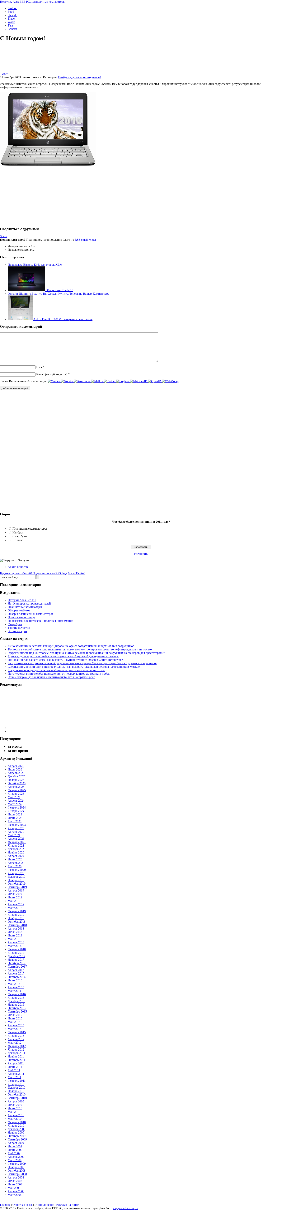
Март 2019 (14, 907)
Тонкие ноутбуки (19, 627)
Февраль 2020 (17, 869)
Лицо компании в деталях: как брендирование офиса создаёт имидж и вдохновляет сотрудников (71, 646)
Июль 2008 (15, 1181)
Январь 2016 (16, 997)
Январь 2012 (16, 1049)
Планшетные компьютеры (29, 528)
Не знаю (17, 540)
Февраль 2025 (17, 790)
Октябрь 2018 (17, 921)
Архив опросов (18, 566)
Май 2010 (14, 1111)
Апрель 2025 (16, 786)
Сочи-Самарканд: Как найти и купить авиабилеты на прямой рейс (51, 677)
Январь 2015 (16, 1035)
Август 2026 (16, 766)
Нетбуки (18, 532)
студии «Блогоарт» (125, 1208)
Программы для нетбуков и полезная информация (40, 620)
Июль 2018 (15, 932)
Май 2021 (14, 835)
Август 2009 (16, 1142)
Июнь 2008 (15, 1184)
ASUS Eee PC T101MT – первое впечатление (62, 319)
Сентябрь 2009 (17, 1139)
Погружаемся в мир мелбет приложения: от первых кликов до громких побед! (59, 673)
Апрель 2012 (16, 1039)
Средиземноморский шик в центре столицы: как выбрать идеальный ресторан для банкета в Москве (74, 666)
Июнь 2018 (15, 935)
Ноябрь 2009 (16, 1132)
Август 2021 (16, 831)
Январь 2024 (16, 811)
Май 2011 (14, 1070)
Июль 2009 (15, 1146)
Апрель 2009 (16, 1156)
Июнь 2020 (15, 859)
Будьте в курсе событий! (33, 573)
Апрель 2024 (16, 800)
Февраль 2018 (17, 949)
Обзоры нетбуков (19, 610)
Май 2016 (14, 983)
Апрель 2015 (16, 1025)
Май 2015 (14, 1021)
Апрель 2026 (16, 773)
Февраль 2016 (17, 994)
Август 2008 (16, 1177)
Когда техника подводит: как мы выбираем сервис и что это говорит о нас (56, 670)
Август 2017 (16, 970)
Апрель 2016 (16, 987)
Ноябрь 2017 (16, 959)
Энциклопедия (17, 631)
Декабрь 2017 (16, 956)
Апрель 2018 (16, 942)
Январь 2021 (16, 845)
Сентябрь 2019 (17, 887)
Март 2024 (14, 804)
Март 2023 (14, 821)
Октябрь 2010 (17, 1094)
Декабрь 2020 (16, 849)
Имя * (40, 367)
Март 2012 (14, 1042)
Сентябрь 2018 (17, 925)
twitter (92, 239)
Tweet (3, 73)
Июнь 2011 (15, 1066)
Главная (5, 1204)
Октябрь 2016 (17, 977)
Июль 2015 (15, 1015)
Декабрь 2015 (16, 1001)
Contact (12, 29)
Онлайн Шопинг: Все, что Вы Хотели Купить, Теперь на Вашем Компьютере (58, 293)
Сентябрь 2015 (17, 1011)
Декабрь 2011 (16, 1053)
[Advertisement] (32, 196)
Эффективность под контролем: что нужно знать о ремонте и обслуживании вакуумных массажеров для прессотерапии (86, 652)
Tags (10, 25)
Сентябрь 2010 (17, 1098)
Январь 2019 (16, 914)
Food (11, 11)
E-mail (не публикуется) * (53, 374)
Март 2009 (14, 1160)
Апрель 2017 (16, 973)
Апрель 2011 (16, 1073)
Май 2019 (14, 900)
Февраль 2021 (17, 842)
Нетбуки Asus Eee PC (22, 600)
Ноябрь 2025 (16, 779)
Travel (11, 18)
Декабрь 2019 (16, 876)
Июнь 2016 (15, 980)
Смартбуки (19, 536)
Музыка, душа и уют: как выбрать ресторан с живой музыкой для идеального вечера (63, 656)
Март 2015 (14, 1028)
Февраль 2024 (17, 807)
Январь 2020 (16, 873)
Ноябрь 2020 (16, 852)
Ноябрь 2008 (16, 1167)
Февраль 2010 (17, 1122)
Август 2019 (16, 890)
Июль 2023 (15, 814)
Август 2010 (16, 1101)
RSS (77, 239)
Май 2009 (14, 1153)
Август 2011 (16, 1063)
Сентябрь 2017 (17, 966)
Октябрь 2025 (17, 783)
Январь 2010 (16, 1125)
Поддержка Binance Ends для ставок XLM (35, 264)
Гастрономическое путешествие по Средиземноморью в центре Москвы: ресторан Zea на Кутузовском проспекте (82, 663)
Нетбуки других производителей (79, 77)
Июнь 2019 (15, 897)
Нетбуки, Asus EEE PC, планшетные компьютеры (32, 1)
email (84, 239)
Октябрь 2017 (17, 963)
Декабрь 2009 (16, 1129)
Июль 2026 (15, 769)
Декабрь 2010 (16, 1087)
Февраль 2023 (17, 824)
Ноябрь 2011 (16, 1056)
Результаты (141, 553)
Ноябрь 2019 (16, 880)
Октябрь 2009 (17, 1136)
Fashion (12, 8)
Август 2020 (16, 856)
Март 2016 (14, 990)
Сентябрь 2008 (17, 1174)
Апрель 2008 (16, 1191)
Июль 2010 (15, 1104)
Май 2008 (14, 1187)
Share (3, 236)
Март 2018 (14, 945)
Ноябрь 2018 (16, 918)
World (11, 22)
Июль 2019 (15, 894)
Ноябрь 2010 (16, 1091)
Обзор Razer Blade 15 (59, 290)
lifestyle (12, 15)
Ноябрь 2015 (16, 1004)
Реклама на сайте (67, 1204)
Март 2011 (14, 1077)
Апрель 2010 (16, 1115)
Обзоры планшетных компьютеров (31, 613)
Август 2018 (16, 928)
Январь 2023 (16, 828)
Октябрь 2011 (16, 1060)
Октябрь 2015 (17, 1008)
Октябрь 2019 (17, 883)
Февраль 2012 (17, 1046)
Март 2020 (14, 866)
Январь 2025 (16, 793)
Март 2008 (14, 1194)
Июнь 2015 (15, 1018)
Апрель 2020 (16, 862)
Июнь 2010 (15, 1108)
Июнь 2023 (15, 817)
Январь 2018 (16, 952)
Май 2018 (14, 938)
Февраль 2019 (17, 911)
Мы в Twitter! (76, 573)
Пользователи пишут (21, 617)
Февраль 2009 (17, 1163)
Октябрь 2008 (17, 1170)
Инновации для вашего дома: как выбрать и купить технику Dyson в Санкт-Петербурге (65, 659)
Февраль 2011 (17, 1080)
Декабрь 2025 (16, 776)
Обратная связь (22, 1204)
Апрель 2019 (16, 904)
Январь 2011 (16, 1084)
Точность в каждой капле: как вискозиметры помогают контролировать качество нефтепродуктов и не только (80, 649)
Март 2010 (14, 1118)
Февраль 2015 (17, 1032)
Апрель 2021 (16, 838)
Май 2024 (14, 797)
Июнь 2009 (15, 1149)
